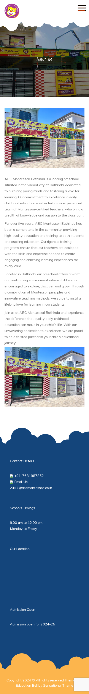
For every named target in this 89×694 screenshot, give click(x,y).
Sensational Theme (58, 685)
